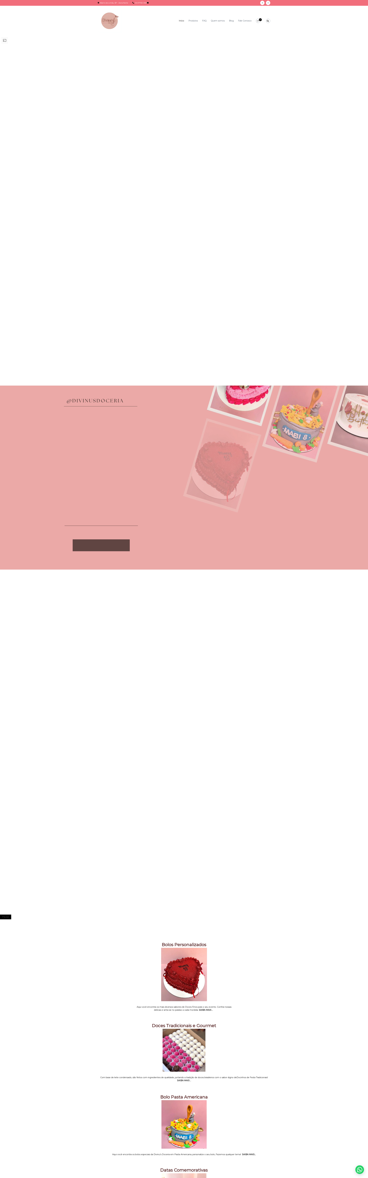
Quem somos (218, 20)
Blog (231, 20)
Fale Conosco (245, 20)
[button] (359, 1169)
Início (181, 20)
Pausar (5, 917)
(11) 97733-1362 (141, 3)
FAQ (204, 20)
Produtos (193, 20)
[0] (258, 21)
